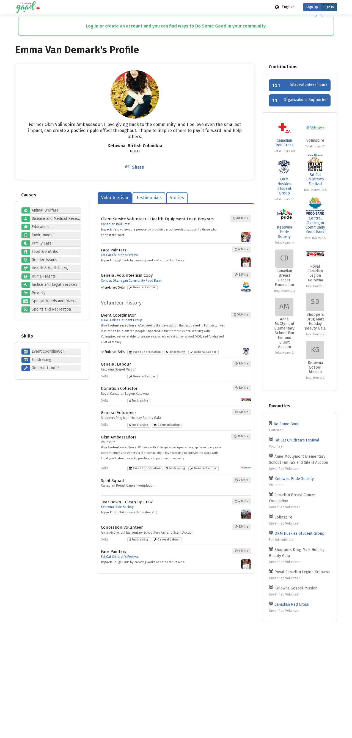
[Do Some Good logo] (28, 7)
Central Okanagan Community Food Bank (131, 280)
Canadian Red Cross (115, 224)
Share (138, 167)
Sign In (329, 7)
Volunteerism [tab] (114, 197)
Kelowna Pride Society (117, 507)
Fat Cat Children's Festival (120, 255)
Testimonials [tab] (149, 197)
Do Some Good (286, 424)
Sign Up (312, 7)
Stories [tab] (177, 197)
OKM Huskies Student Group (121, 320)
